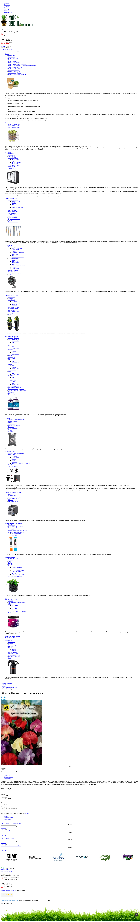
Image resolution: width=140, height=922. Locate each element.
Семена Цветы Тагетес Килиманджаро (11, 830)
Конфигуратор (8, 12)
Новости (6, 9)
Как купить (7, 5)
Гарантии (6, 6)
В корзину (3, 828)
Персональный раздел (7, 49)
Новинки (6, 3)
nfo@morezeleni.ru (6, 869)
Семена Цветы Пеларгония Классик (11, 823)
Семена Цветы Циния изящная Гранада (11, 846)
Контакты (6, 10)
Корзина (3, 46)
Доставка (6, 8)
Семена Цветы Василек (7, 838)
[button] (1, 859)
